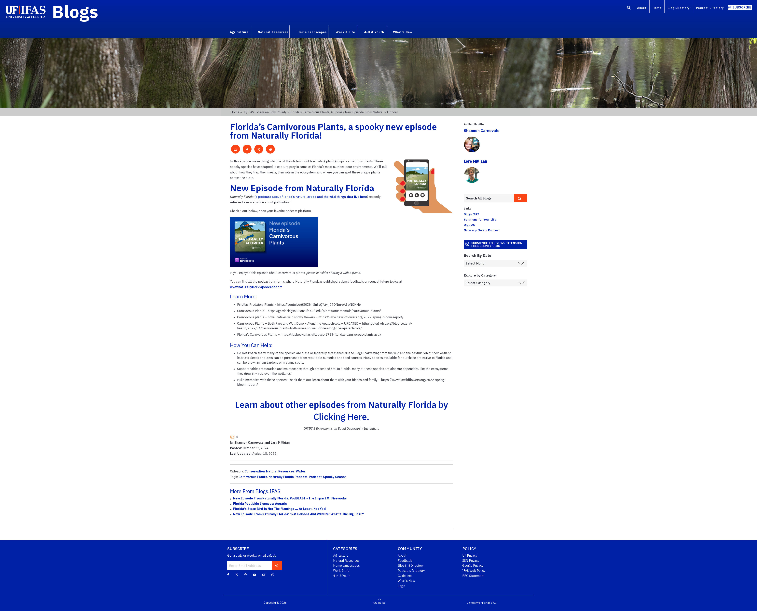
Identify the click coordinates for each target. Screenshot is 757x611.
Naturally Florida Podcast (288, 477)
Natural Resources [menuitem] (273, 32)
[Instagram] (272, 574)
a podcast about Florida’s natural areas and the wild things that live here (311, 197)
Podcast (315, 477)
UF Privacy (469, 555)
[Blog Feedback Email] (263, 574)
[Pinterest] (245, 574)
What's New (406, 581)
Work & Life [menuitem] (345, 32)
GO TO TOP (379, 602)
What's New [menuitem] (403, 32)
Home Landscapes (346, 565)
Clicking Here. (341, 416)
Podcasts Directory (411, 571)
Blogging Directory (411, 565)
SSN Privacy (470, 561)
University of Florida (478, 602)
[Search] (629, 8)
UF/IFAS (469, 225)
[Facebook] (228, 574)
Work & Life (341, 571)
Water (300, 471)
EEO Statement (473, 576)
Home (657, 8)
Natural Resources (280, 471)
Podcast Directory (710, 8)
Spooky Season (335, 477)
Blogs (75, 11)
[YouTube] (254, 574)
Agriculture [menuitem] (239, 32)
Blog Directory (679, 8)
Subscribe (742, 7)
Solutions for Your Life (480, 219)
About (641, 8)
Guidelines (405, 576)
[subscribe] (276, 565)
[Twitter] (236, 574)
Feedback (405, 561)
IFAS (493, 602)
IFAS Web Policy (473, 571)
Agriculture (340, 555)
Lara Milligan (475, 161)
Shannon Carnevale (482, 130)
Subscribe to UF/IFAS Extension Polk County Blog (496, 244)
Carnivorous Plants (253, 477)
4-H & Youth (341, 576)
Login (401, 586)
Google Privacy (472, 565)
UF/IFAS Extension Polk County (264, 112)
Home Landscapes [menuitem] (312, 32)
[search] (520, 198)
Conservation (255, 471)
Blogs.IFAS (471, 214)
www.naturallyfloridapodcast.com (256, 287)
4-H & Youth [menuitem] (374, 32)
